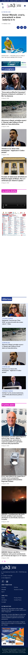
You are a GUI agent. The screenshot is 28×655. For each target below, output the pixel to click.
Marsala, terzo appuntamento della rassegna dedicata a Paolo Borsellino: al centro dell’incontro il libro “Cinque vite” (13, 610)
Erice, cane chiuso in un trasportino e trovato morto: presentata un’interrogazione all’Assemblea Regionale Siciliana (13, 478)
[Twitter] (21, 27)
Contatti (3, 602)
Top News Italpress (7, 318)
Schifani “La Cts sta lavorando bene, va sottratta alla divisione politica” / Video (12, 394)
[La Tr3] (8, 567)
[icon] (25, 6)
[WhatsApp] (25, 27)
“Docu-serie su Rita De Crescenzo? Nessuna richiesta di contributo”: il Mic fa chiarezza (13, 94)
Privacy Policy (18, 598)
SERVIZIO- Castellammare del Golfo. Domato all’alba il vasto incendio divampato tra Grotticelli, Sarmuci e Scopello (13, 516)
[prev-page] (2, 561)
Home (3, 598)
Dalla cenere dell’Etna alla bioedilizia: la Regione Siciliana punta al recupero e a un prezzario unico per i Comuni (13, 623)
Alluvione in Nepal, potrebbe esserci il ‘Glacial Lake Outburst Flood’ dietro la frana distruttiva (13, 122)
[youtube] (7, 581)
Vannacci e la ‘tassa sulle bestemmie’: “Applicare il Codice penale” (12, 150)
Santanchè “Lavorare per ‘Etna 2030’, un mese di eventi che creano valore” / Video (12, 322)
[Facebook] (18, 27)
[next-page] (5, 561)
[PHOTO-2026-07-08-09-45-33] (14, 237)
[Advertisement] (14, 252)
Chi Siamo (4, 600)
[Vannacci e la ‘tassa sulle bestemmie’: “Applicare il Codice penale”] (14, 138)
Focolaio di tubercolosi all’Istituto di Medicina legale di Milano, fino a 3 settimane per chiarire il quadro (14, 178)
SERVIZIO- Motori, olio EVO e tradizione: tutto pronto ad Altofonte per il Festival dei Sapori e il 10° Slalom (13, 554)
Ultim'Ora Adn (6, 11)
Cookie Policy (18, 600)
